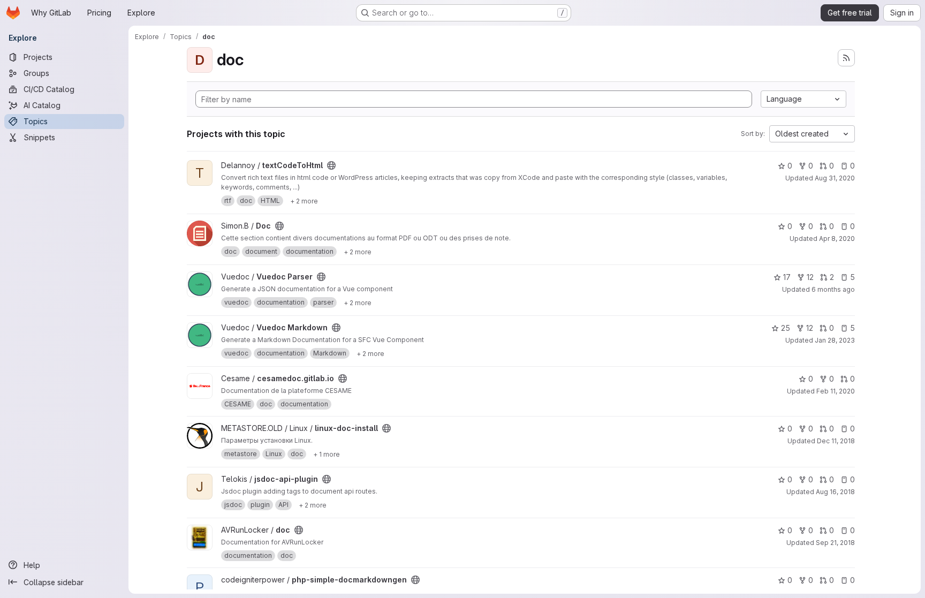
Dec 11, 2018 (836, 441)
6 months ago (833, 289)
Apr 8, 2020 (837, 238)
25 (785, 327)
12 (810, 277)
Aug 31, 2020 (835, 178)
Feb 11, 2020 (835, 391)
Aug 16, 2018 (835, 492)
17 (787, 277)
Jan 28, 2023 (835, 340)
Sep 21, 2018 (835, 543)
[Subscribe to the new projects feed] (846, 57)
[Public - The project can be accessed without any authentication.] (331, 165)
